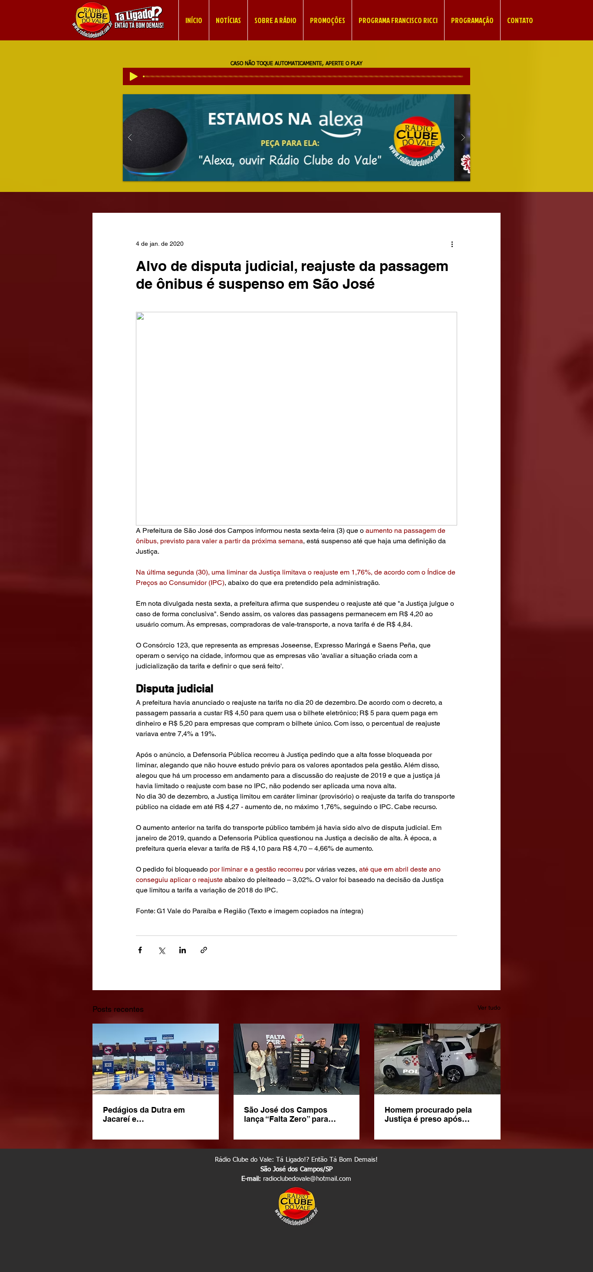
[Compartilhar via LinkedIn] (182, 950)
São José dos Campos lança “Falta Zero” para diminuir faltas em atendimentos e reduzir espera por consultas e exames (286, 1114)
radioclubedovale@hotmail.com (307, 1179)
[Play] (134, 76)
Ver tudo (489, 1007)
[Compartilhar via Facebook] (140, 950)
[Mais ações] (452, 244)
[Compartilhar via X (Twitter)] (161, 950)
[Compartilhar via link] (204, 950)
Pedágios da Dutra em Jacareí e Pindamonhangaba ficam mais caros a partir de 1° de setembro (153, 1114)
